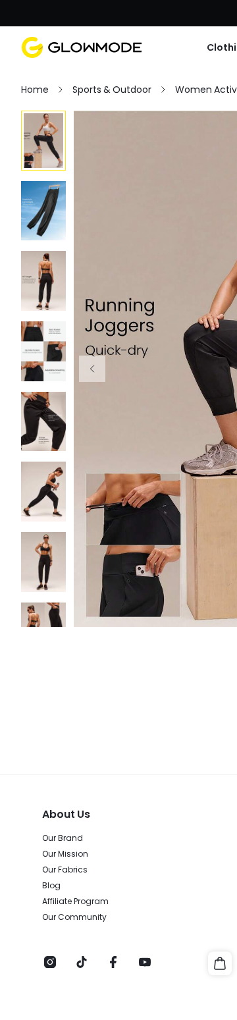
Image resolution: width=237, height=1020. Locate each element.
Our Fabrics (65, 869)
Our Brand (62, 838)
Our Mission (65, 854)
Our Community (74, 917)
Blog (51, 885)
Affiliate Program (75, 901)
